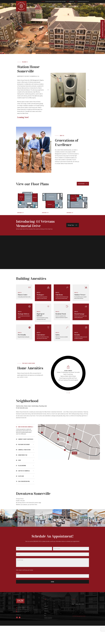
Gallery (58, 6)
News (64, 6)
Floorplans (43, 6)
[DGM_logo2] (20, 601)
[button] (99, 52)
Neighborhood (51, 6)
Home (31, 6)
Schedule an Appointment (73, 6)
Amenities (36, 6)
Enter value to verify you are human (24, 570)
